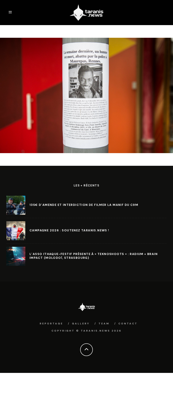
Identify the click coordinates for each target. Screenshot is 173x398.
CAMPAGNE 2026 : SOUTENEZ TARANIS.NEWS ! (69, 230)
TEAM (104, 323)
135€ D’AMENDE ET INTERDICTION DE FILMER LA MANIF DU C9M (84, 205)
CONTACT (128, 323)
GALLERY (81, 323)
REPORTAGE (51, 323)
